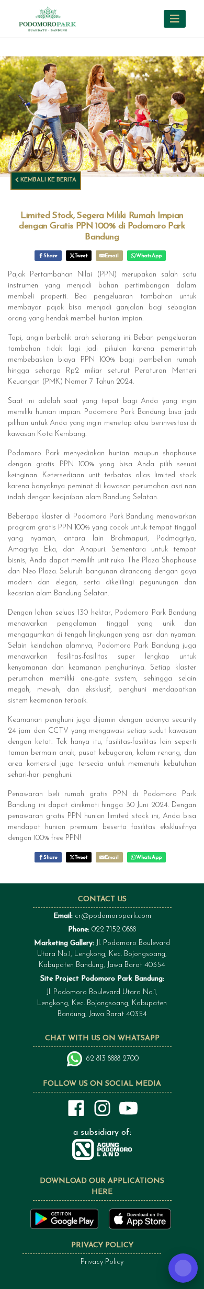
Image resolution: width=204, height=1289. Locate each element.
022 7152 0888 (114, 930)
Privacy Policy (102, 1262)
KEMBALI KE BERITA (47, 180)
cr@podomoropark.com (113, 916)
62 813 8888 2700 (112, 1059)
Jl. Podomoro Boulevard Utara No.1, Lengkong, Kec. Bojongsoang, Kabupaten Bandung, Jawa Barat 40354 (102, 954)
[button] (175, 18)
